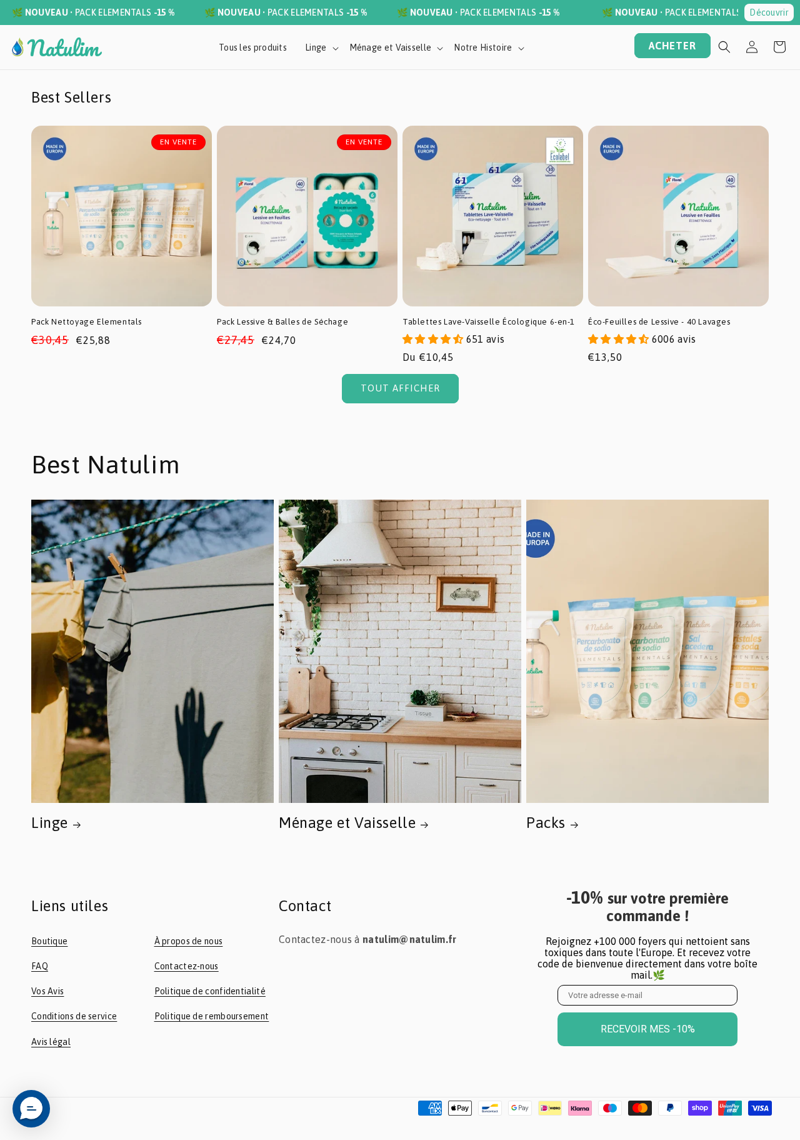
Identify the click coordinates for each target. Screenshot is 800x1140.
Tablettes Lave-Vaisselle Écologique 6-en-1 (488, 321)
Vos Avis (47, 991)
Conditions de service (74, 1016)
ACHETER (672, 45)
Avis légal (51, 1042)
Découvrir (769, 13)
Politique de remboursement (211, 1016)
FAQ (39, 966)
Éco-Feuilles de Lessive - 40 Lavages (659, 321)
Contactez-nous (186, 966)
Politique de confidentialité (210, 991)
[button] (724, 47)
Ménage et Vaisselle (347, 822)
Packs (546, 822)
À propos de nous (188, 941)
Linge (49, 822)
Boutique (49, 941)
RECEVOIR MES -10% (648, 1029)
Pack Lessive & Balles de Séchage (282, 321)
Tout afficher (400, 388)
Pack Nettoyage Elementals (86, 321)
